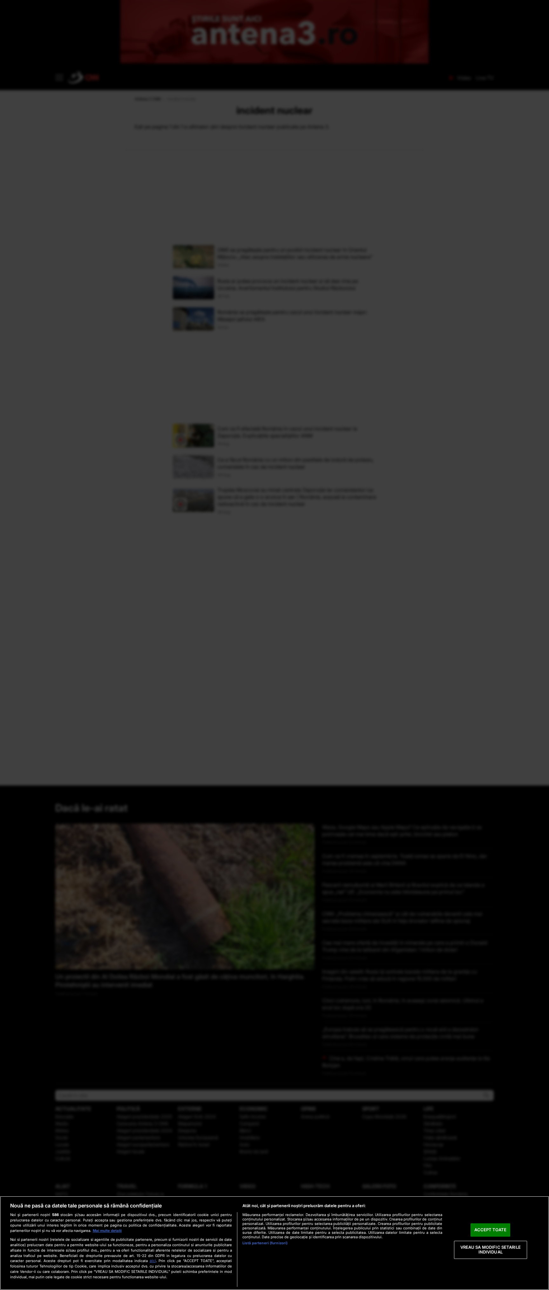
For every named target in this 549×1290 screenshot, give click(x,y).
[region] (274, 1243)
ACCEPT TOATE (490, 1229)
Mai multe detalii (107, 1230)
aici (153, 1260)
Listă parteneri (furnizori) (265, 1243)
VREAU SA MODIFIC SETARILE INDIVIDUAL (490, 1250)
